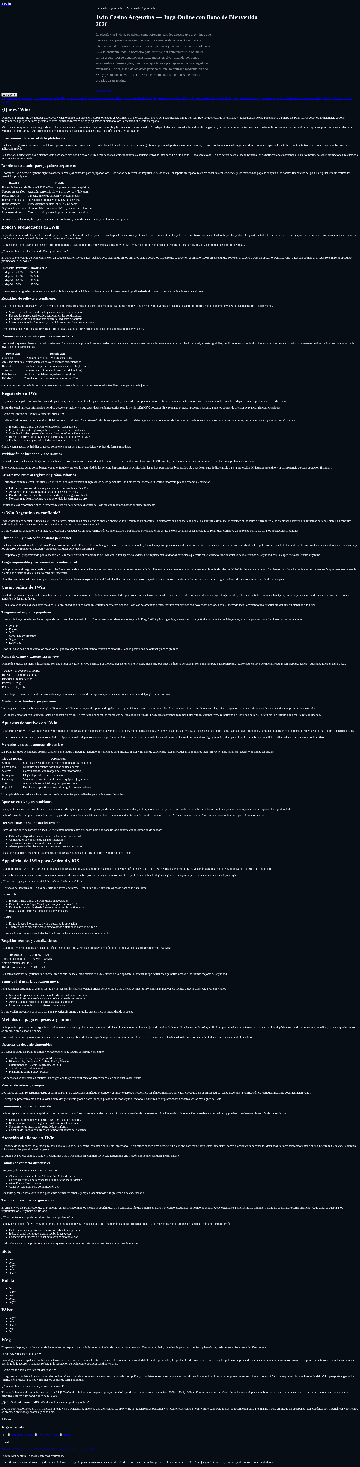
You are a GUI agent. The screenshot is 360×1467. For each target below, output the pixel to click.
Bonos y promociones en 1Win (41, 98)
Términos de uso (24, 1449)
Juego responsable (83, 1449)
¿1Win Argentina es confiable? (104, 98)
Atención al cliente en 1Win (303, 98)
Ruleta (336, 98)
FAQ (6, 101)
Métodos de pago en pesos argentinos (263, 98)
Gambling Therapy (20, 1434)
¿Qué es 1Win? (11, 98)
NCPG (65, 1434)
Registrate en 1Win (73, 98)
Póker (347, 98)
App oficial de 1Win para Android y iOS (214, 98)
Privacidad (8, 1449)
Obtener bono (104, 91)
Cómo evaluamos (61, 1449)
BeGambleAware (46, 1434)
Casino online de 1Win (138, 98)
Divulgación (42, 1449)
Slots (326, 98)
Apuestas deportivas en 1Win (171, 98)
